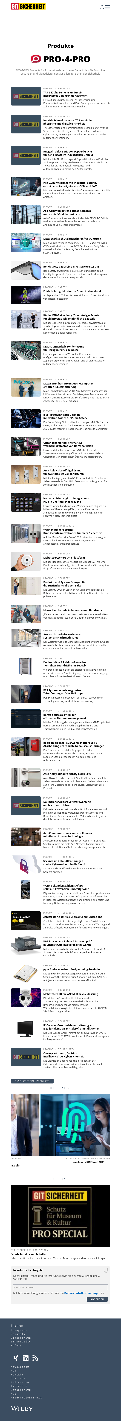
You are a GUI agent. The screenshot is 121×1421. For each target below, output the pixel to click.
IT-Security (66, 710)
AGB (13, 1393)
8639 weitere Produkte (32, 1081)
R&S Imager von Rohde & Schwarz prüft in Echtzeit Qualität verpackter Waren (68, 943)
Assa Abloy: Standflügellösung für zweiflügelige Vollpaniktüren (63, 472)
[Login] (102, 7)
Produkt (48, 88)
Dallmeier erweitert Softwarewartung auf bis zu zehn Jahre (67, 803)
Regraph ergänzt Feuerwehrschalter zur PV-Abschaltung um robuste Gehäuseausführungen (73, 744)
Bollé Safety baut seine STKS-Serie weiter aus (71, 266)
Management (20, 1330)
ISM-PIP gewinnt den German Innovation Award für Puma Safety (65, 416)
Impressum (19, 1386)
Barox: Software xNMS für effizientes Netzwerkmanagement (64, 716)
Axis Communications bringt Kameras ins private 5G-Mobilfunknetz (67, 212)
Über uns (18, 1378)
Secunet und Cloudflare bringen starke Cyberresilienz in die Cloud (64, 862)
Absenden (97, 1299)
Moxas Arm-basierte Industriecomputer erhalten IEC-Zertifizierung (68, 385)
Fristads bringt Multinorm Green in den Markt (72, 291)
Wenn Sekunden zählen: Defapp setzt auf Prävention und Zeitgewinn (66, 887)
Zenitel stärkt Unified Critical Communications (72, 917)
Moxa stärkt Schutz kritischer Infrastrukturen (72, 238)
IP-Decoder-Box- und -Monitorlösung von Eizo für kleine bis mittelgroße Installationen (71, 1027)
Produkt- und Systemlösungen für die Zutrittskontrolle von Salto (64, 583)
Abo (13, 1370)
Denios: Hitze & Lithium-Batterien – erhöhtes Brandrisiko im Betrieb (64, 664)
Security (64, 88)
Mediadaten (20, 1382)
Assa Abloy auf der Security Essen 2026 (67, 774)
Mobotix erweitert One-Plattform (64, 557)
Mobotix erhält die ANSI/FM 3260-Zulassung (70, 994)
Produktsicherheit (26, 1397)
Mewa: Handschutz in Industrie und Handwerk (72, 610)
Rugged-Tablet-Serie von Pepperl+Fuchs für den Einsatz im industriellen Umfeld (68, 153)
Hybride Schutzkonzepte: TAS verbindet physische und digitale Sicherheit (68, 122)
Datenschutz (21, 1389)
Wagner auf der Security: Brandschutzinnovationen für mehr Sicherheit (72, 531)
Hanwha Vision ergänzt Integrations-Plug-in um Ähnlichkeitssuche (66, 500)
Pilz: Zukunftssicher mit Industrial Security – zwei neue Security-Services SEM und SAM (70, 184)
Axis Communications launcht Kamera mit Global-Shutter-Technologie (67, 834)
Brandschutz (66, 525)
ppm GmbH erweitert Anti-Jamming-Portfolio (71, 969)
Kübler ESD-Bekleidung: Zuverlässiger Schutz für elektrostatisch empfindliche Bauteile (71, 317)
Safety (62, 147)
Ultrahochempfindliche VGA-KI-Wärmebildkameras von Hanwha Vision (68, 444)
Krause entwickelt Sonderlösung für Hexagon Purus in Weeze (63, 348)
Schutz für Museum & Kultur (29, 1254)
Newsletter (20, 1366)
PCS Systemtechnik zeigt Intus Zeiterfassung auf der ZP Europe (63, 692)
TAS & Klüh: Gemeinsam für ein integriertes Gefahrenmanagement (65, 94)
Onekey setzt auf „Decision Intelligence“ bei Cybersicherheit (63, 1054)
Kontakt (17, 1374)
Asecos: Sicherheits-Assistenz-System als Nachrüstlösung (62, 636)
